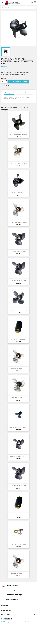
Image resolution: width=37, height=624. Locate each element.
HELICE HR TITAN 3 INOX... (18, 368)
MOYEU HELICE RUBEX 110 (18, 515)
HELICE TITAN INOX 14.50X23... (18, 222)
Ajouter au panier (18, 81)
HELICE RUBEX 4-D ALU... (18, 193)
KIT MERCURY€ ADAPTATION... (18, 544)
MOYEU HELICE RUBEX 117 (18, 339)
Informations (6, 619)
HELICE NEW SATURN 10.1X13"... (18, 163)
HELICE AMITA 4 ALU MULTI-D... (18, 134)
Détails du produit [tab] (22, 93)
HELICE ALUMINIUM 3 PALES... (18, 427)
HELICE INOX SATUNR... (18, 398)
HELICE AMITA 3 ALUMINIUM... (18, 251)
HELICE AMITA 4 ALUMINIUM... (18, 310)
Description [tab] (9, 93)
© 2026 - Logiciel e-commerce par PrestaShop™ (15, 622)
